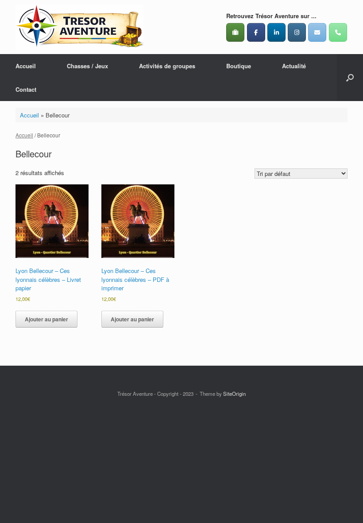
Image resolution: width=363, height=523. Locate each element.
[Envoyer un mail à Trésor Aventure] (317, 32)
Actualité (294, 66)
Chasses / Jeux (87, 66)
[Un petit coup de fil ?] (338, 32)
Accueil (25, 66)
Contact (25, 89)
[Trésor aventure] (79, 27)
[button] (350, 77)
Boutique (238, 66)
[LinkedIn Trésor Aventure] (276, 32)
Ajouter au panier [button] (46, 319)
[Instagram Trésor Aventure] (297, 32)
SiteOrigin (234, 393)
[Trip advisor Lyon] (235, 32)
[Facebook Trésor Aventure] (256, 32)
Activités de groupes (167, 66)
